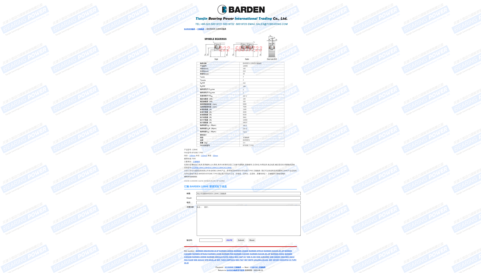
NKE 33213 (289, 257)
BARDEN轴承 (189, 29)
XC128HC (213, 168)
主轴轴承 (200, 29)
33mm (215, 156)
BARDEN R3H (227, 254)
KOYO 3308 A (228, 257)
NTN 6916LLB (210, 260)
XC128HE (228, 168)
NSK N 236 (251, 257)
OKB (283, 257)
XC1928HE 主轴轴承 (233, 267)
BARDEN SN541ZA (215, 257)
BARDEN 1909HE (199, 257)
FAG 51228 (188, 260)
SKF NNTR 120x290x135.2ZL (256, 260)
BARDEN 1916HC (241, 251)
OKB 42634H (275, 257)
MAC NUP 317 (240, 257)
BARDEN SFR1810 (200, 254)
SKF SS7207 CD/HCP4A (278, 260)
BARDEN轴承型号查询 (236, 270)
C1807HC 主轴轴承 (258, 267)
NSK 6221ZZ (199, 260)
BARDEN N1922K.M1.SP (274, 251)
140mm (192, 156)
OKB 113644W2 (262, 257)
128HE (206, 168)
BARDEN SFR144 (256, 251)
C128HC (220, 168)
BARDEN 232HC (277, 254)
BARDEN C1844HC (242, 254)
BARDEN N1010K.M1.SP (260, 254)
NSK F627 (239, 260)
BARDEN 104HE (215, 254)
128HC (201, 168)
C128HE (195, 168)
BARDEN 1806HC (226, 251)
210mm (204, 156)
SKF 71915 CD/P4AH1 (226, 260)
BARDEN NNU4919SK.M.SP (207, 251)
